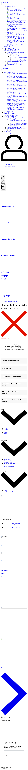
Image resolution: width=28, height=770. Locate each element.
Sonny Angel (5, 296)
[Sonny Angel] (6, 292)
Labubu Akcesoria (8, 239)
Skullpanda (5, 272)
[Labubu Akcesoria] (6, 236)
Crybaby (4, 279)
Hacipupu (4, 276)
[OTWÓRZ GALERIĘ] (11, 301)
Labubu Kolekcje (7, 206)
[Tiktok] (10, 170)
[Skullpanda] (6, 269)
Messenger (2, 604)
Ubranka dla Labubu (9, 223)
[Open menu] (1, 4)
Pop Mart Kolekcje (8, 256)
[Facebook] (2, 170)
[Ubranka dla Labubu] (6, 219)
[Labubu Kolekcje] (6, 203)
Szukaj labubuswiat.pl (6, 767)
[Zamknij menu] (1, 69)
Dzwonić (2, 636)
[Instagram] (6, 170)
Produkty (2, 573)
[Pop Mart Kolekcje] (6, 252)
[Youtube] (14, 170)
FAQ (1, 667)
